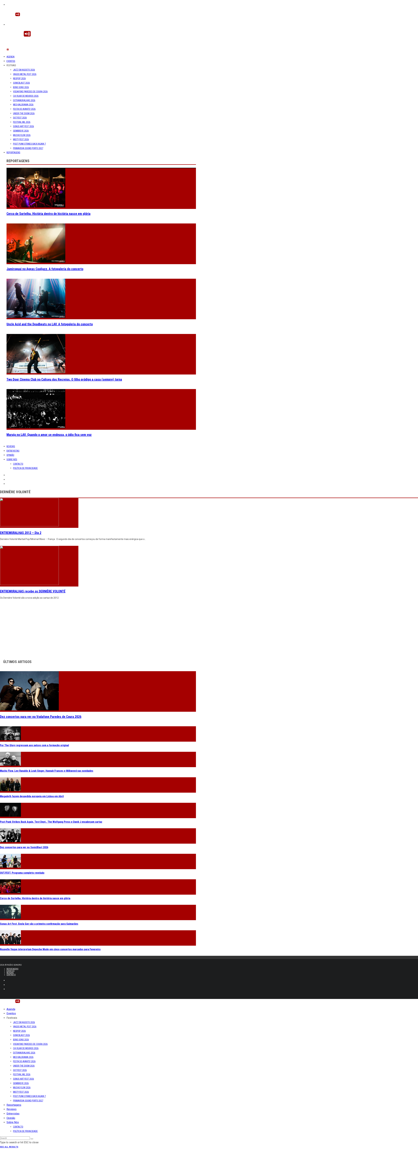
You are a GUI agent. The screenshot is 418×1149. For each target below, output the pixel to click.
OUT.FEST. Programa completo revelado (22, 872)
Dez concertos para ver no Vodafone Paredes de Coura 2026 (40, 717)
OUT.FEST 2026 (20, 117)
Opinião (10, 455)
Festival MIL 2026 (21, 122)
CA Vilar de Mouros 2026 (26, 96)
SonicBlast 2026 (21, 83)
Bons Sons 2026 (21, 87)
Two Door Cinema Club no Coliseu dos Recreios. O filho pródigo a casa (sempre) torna (64, 379)
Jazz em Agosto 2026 (24, 69)
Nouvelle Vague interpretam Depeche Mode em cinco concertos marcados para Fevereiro (50, 949)
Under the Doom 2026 (24, 113)
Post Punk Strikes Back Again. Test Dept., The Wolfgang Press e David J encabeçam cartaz (51, 821)
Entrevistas (13, 451)
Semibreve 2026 (21, 130)
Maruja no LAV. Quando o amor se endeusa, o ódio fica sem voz (49, 435)
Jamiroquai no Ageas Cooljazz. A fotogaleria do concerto (45, 269)
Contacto (18, 464)
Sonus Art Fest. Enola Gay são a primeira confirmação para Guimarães (39, 923)
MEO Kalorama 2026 (23, 104)
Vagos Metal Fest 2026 (24, 74)
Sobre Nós (12, 459)
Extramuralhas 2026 (24, 100)
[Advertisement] (98, 630)
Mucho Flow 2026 (22, 135)
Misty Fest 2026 (21, 139)
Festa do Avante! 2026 (24, 109)
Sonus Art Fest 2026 (23, 126)
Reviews (11, 446)
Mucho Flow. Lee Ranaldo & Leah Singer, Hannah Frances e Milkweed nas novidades (46, 770)
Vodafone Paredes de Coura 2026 (30, 91)
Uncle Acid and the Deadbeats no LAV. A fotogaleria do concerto (50, 324)
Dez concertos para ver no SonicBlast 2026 (24, 847)
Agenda (11, 56)
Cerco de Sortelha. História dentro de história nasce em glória (48, 214)
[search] (32, 1138)
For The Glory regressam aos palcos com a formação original (34, 745)
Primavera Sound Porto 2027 (28, 148)
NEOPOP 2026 (19, 78)
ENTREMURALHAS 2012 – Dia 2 (20, 533)
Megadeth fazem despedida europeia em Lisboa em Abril (32, 796)
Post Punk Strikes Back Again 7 (29, 144)
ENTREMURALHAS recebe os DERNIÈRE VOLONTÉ (32, 591)
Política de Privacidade (25, 468)
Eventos (11, 61)
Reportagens (13, 152)
